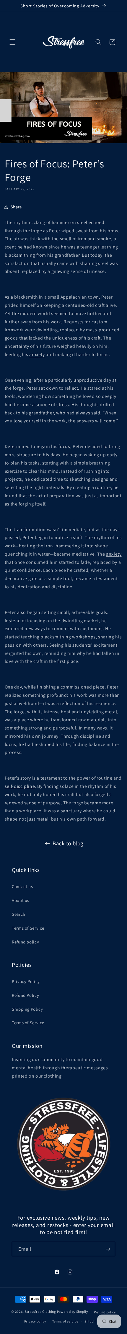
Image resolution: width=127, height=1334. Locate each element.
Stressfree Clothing (40, 1312)
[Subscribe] (108, 1249)
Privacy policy (35, 1321)
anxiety (37, 354)
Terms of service (65, 1321)
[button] (12, 42)
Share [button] (16, 207)
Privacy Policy (26, 981)
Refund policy (25, 942)
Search (18, 914)
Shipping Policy (27, 1009)
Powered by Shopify (72, 1312)
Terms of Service (28, 928)
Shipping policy (96, 1321)
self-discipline (20, 786)
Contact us (22, 886)
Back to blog (68, 843)
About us (20, 900)
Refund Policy (25, 995)
